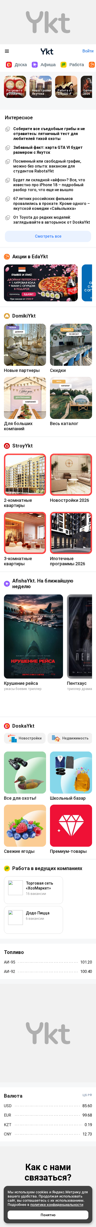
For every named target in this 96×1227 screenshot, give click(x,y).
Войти (88, 51)
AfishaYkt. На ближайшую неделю (42, 583)
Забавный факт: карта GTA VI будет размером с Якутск (48, 150)
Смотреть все (48, 236)
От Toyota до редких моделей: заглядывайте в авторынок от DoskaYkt (51, 220)
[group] (41, 282)
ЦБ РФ (87, 1095)
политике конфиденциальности (56, 1204)
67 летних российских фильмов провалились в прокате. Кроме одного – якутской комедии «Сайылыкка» (51, 203)
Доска (21, 64)
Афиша (48, 64)
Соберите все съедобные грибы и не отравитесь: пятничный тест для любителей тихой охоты (49, 133)
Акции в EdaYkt (30, 257)
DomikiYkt (24, 316)
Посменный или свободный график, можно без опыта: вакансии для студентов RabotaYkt (47, 166)
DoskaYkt (23, 726)
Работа (76, 64)
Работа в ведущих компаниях (47, 868)
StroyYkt (22, 446)
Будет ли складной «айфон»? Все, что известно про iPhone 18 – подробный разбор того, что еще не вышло (49, 185)
